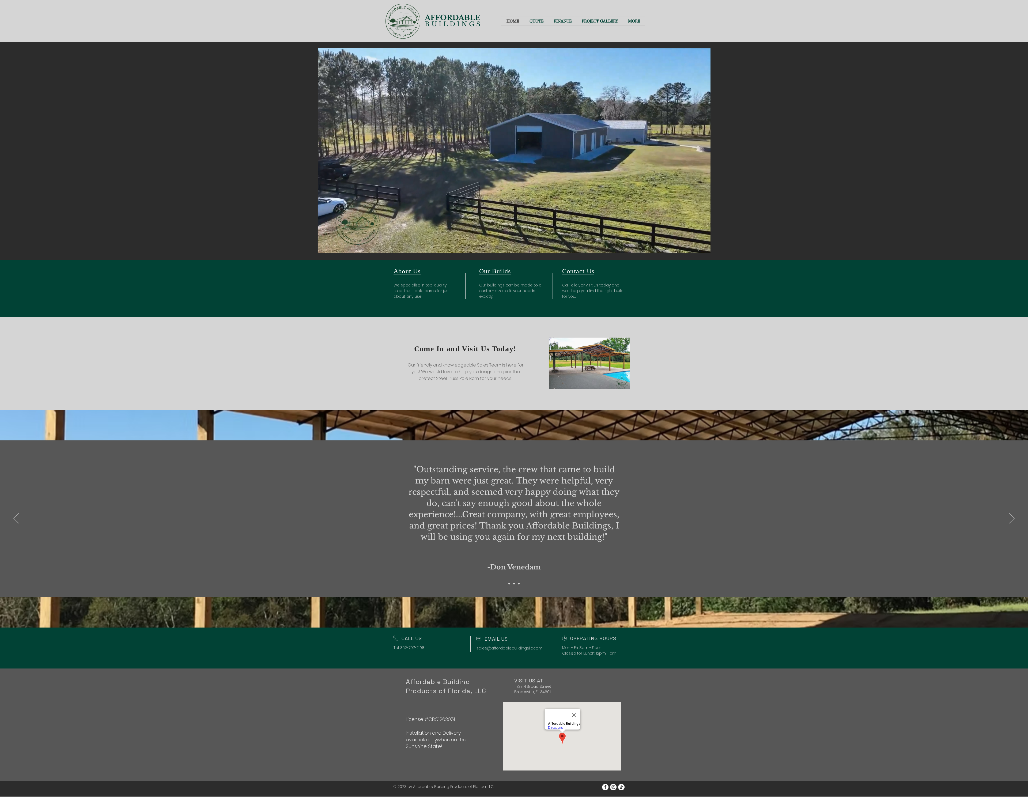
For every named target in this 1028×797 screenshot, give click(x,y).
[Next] (1012, 518)
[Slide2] (514, 583)
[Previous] (16, 518)
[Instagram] (613, 787)
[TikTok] (621, 787)
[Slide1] (509, 583)
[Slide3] (519, 583)
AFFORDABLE (453, 17)
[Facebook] (605, 787)
